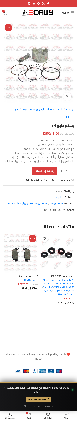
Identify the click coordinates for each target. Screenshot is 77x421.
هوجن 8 (62, 294)
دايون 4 (64, 290)
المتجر (59, 109)
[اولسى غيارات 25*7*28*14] (56, 253)
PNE (51, 287)
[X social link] (43, 3)
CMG (44, 280)
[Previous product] (72, 117)
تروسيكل (52, 280)
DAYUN (27, 280)
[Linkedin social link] (34, 3)
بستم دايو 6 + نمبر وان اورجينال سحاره (27, 203)
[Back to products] (67, 117)
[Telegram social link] (29, 3)
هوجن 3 (47, 290)
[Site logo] (38, 12)
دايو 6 (14, 109)
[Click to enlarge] (67, 96)
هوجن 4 (70, 294)
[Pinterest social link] (38, 3)
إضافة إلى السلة (44, 171)
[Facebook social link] (48, 3)
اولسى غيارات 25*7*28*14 (62, 276)
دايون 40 (56, 290)
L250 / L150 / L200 (64, 283)
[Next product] (63, 117)
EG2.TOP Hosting (37, 399)
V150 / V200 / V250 (64, 287)
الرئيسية (70, 109)
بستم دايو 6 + (56, 203)
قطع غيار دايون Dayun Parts (37, 109)
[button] (66, 302)
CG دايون (61, 280)
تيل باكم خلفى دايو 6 (28, 276)
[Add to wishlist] (44, 238)
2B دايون (70, 280)
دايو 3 (45, 287)
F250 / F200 (47, 283)
